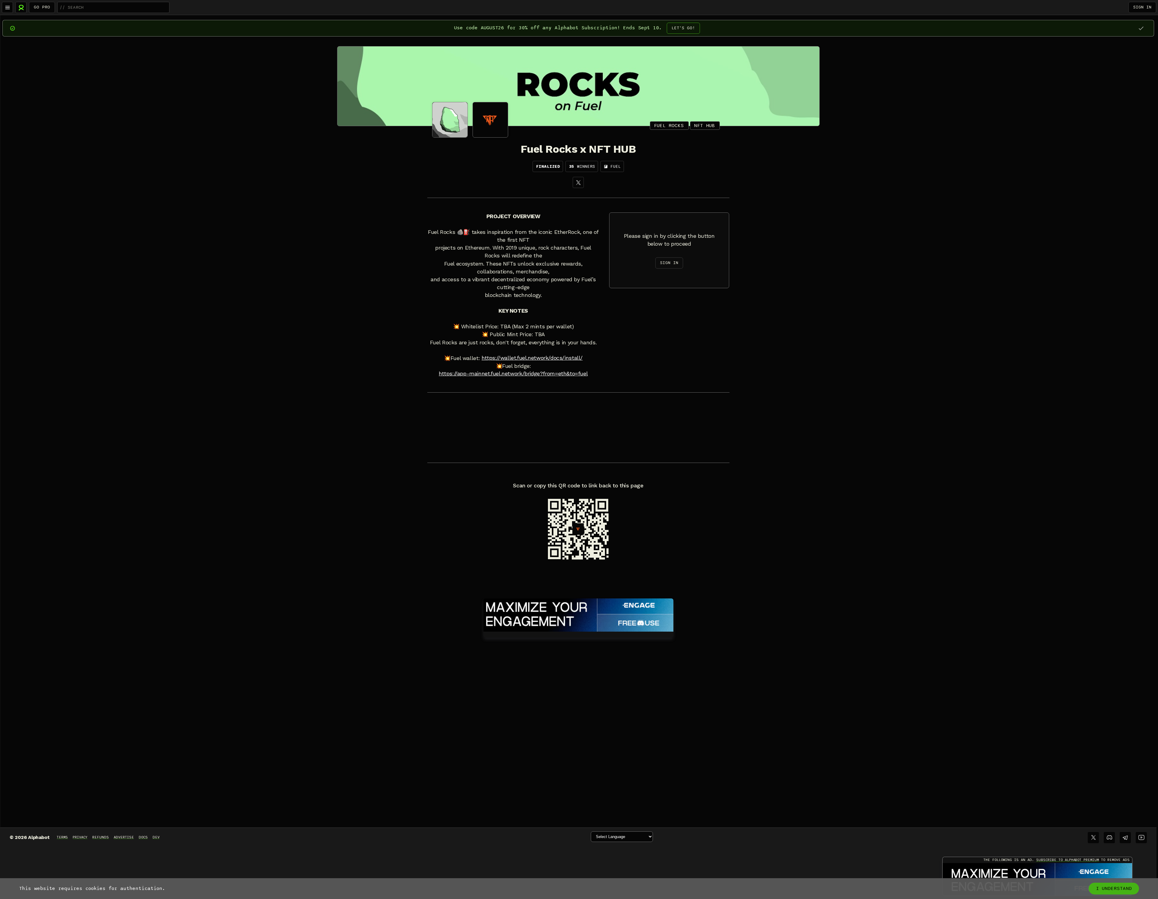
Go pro (42, 7)
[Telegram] (1125, 837)
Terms (62, 837)
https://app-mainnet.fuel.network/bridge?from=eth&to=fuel (513, 373)
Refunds (100, 837)
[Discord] (1109, 837)
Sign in (1142, 7)
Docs (143, 837)
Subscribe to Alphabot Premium (1067, 860)
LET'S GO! (683, 27)
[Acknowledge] (1141, 28)
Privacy (80, 837)
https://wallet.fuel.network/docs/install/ (532, 358)
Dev (156, 837)
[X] (578, 182)
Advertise (124, 837)
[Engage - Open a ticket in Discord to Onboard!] (578, 614)
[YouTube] (1141, 837)
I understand (1114, 888)
